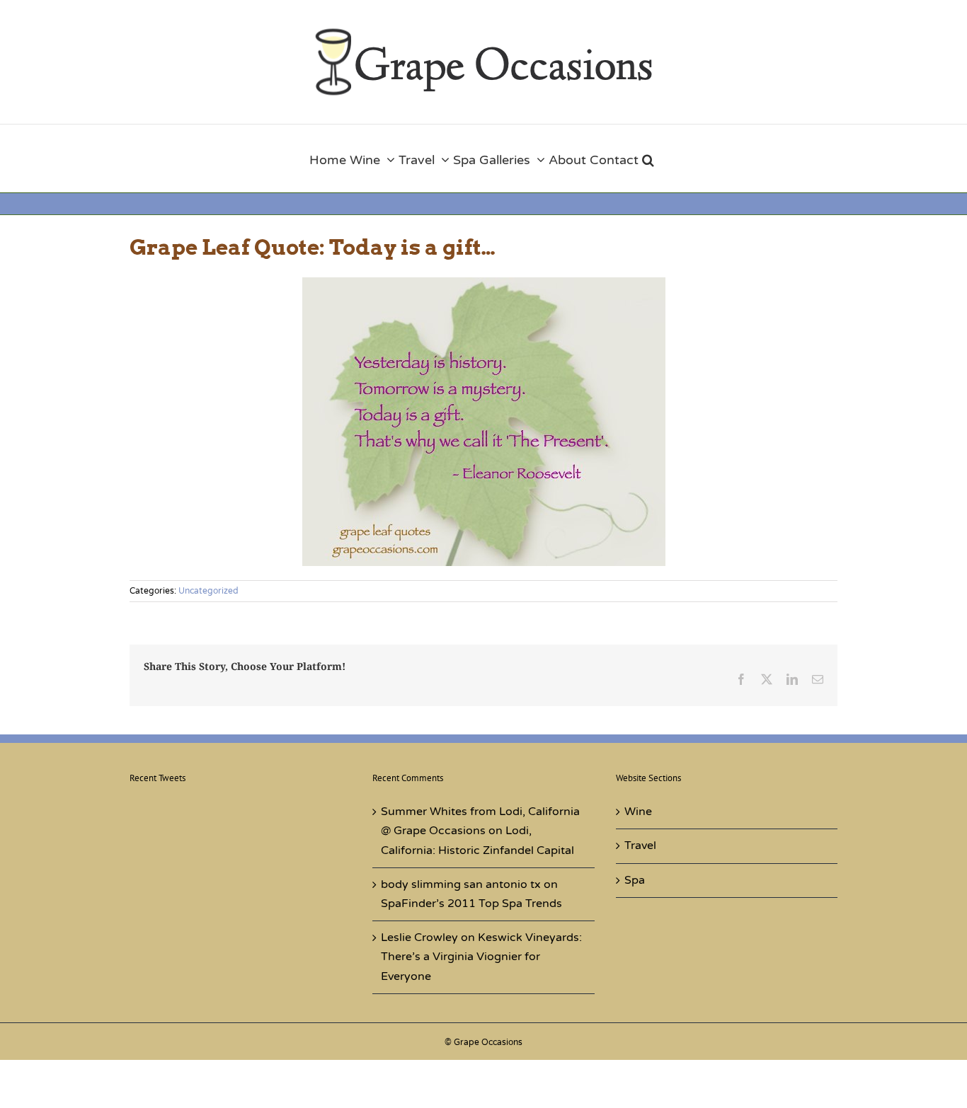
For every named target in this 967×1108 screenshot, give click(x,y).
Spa (634, 880)
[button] (648, 158)
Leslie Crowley (419, 937)
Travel (640, 845)
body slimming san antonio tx (461, 884)
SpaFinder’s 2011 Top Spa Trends (471, 903)
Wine (638, 811)
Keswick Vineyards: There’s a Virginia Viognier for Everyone (481, 956)
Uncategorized (208, 591)
